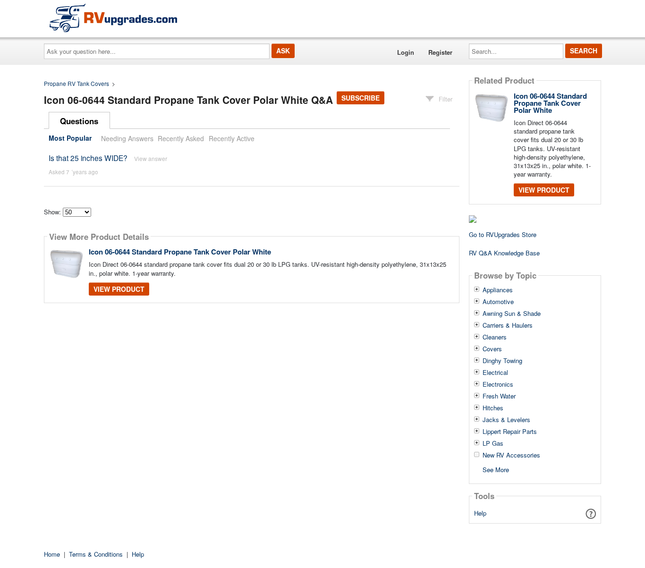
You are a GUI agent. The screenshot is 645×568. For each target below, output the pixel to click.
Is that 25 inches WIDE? (88, 158)
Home (52, 554)
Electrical (495, 372)
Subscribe (360, 97)
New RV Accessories (511, 455)
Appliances (498, 290)
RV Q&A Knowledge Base (504, 252)
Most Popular (70, 138)
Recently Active (232, 138)
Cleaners (495, 337)
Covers (492, 349)
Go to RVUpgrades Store (502, 234)
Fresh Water (499, 396)
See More (496, 469)
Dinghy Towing (502, 360)
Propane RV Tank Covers (76, 83)
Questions (79, 121)
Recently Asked (181, 138)
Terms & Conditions (96, 554)
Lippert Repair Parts (510, 431)
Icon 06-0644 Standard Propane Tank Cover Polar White (180, 251)
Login (405, 52)
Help (480, 513)
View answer (150, 158)
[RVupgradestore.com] (113, 17)
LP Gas (493, 443)
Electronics (498, 384)
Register (440, 52)
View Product (118, 289)
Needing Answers (127, 138)
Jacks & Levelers (506, 419)
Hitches (493, 408)
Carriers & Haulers (508, 325)
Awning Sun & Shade (512, 313)
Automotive (498, 301)
